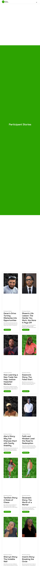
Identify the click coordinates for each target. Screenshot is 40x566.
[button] (36, 2)
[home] (5, 2)
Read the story (7, 329)
